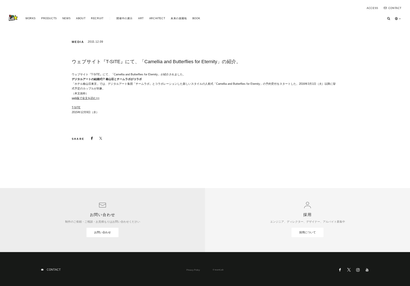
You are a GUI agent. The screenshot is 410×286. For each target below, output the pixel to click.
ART (141, 18)
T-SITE (76, 107)
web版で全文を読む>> (86, 98)
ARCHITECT (157, 18)
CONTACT (394, 8)
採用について (307, 232)
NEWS (66, 18)
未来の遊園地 (179, 18)
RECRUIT (97, 18)
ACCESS (372, 8)
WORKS (30, 18)
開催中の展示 (124, 18)
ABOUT (80, 18)
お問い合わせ (102, 232)
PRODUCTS (49, 18)
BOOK (196, 18)
